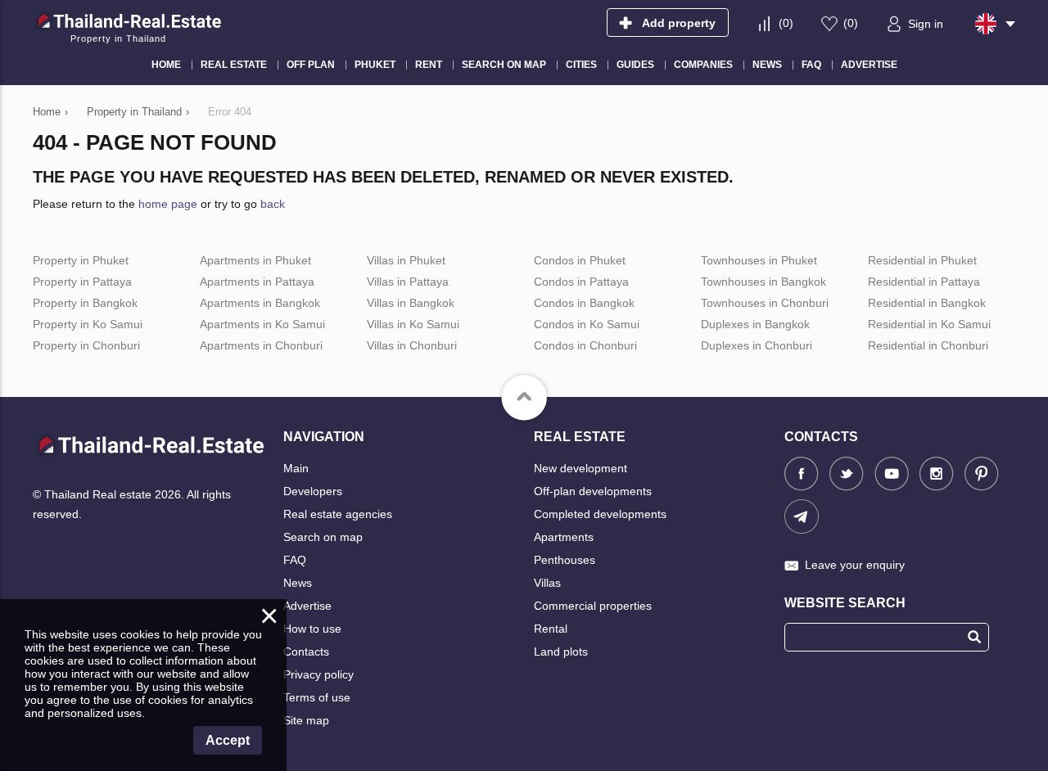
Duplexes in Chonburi (756, 345)
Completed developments (600, 514)
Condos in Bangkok (584, 302)
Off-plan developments (593, 491)
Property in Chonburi (86, 345)
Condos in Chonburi (585, 345)
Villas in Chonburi (412, 345)
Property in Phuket (81, 260)
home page (167, 203)
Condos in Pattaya (581, 281)
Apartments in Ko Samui (262, 324)
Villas (547, 582)
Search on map (323, 536)
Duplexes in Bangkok (755, 324)
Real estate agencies (337, 514)
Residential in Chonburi (928, 345)
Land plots (561, 651)
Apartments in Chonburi (261, 345)
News (297, 582)
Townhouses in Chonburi (765, 302)
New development (580, 468)
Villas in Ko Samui (413, 324)
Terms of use (316, 697)
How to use (312, 628)
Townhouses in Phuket (759, 260)
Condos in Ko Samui (586, 324)
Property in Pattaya (82, 281)
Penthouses (564, 559)
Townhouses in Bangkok (763, 281)
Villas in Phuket (406, 260)
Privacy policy (318, 674)
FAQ (294, 559)
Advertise (307, 605)
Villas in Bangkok (410, 302)
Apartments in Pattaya (257, 281)
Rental (550, 628)
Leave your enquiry (855, 564)
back (272, 203)
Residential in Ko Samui (929, 324)
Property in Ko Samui (87, 324)
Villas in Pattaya (408, 281)
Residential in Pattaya (924, 281)
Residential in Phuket (922, 260)
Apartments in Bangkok (260, 302)
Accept (228, 740)
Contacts (306, 651)
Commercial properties (593, 605)
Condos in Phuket (580, 260)
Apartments (564, 536)
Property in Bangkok (85, 302)
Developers (312, 491)
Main (296, 468)
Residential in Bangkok (927, 302)
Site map (306, 720)
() (786, 22)
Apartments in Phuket (255, 260)
